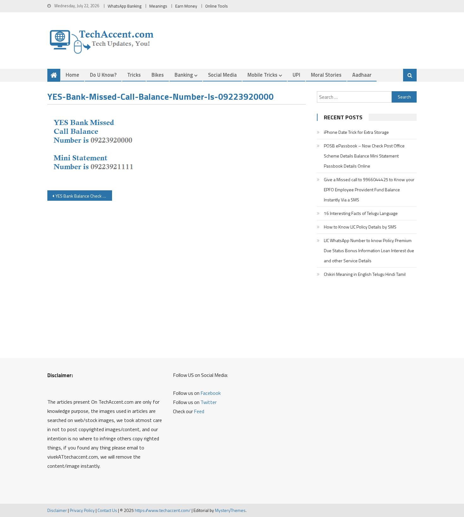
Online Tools (216, 6)
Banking (184, 75)
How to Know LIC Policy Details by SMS (360, 226)
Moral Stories (326, 75)
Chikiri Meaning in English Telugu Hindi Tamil (365, 274)
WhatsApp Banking (124, 6)
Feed (199, 411)
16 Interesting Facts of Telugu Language (361, 213)
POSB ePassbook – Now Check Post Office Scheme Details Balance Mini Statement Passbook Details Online (364, 155)
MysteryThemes (230, 510)
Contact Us (107, 510)
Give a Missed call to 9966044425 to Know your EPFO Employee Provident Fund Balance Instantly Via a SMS (369, 189)
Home (72, 75)
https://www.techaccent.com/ (163, 510)
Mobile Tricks (262, 75)
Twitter (208, 402)
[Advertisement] (176, 278)
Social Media (222, 75)
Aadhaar (362, 75)
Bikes (158, 75)
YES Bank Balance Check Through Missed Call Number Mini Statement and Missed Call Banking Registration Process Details (84, 196)
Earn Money (186, 6)
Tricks (134, 75)
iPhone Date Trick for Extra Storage (356, 132)
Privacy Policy (82, 510)
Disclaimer (57, 510)
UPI (296, 75)
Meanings (158, 6)
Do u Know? (103, 75)
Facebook (210, 393)
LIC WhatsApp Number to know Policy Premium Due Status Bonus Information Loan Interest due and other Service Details (369, 250)
